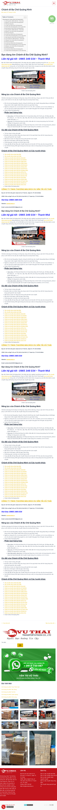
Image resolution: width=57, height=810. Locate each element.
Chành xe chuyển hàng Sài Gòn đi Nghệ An (15, 182)
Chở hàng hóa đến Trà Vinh (8, 692)
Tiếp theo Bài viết (50, 623)
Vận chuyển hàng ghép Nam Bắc (12, 154)
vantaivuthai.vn (10, 203)
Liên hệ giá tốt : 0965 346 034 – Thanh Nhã (14, 20)
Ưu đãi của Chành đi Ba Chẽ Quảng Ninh (13, 25)
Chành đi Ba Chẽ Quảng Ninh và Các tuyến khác (15, 26)
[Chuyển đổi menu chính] (54, 3)
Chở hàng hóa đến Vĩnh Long (9, 697)
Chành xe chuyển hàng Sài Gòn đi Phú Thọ (15, 172)
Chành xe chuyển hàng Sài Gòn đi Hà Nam (15, 177)
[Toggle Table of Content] (24, 17)
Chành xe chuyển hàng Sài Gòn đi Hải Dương (15, 165)
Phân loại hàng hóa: (9, 23)
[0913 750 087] (3, 807)
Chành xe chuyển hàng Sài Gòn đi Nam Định (15, 166)
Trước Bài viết (6, 623)
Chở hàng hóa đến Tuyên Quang (9, 694)
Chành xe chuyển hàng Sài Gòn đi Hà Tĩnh (15, 184)
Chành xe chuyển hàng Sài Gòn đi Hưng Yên (15, 175)
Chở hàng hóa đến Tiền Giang (9, 689)
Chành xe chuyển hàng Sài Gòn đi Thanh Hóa (16, 181)
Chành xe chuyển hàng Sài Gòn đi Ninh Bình (15, 179)
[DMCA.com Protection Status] (28, 805)
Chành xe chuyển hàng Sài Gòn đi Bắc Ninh (15, 161)
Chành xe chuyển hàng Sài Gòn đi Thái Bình (15, 159)
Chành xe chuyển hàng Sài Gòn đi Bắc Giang (15, 163)
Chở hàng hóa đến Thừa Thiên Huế (10, 687)
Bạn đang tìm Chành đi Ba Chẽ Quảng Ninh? (13, 19)
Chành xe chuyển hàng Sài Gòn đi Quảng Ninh (16, 170)
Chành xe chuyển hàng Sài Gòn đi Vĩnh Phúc (15, 174)
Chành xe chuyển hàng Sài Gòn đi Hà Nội (14, 158)
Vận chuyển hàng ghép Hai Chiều (12, 156)
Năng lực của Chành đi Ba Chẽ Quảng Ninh (14, 22)
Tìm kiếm (3, 642)
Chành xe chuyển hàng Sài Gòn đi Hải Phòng (15, 168)
